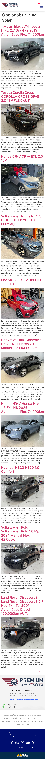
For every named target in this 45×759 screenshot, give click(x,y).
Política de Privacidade (7, 737)
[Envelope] (14, 706)
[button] (41, 7)
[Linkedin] (28, 742)
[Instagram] (17, 742)
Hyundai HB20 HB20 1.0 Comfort (20, 469)
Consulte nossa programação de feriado (22, 699)
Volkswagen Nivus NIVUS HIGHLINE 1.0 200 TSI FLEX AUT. (21, 220)
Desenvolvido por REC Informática (19, 747)
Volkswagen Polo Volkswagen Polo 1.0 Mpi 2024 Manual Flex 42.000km (20, 533)
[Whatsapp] (3, 706)
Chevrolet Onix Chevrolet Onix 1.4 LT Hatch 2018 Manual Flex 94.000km (21, 344)
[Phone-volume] (9, 706)
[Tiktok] (33, 742)
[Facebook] (11, 742)
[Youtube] (22, 742)
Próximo (40, 672)
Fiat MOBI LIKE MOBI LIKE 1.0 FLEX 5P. (21, 282)
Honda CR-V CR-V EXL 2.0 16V (22, 158)
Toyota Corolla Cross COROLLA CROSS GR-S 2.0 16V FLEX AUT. (20, 96)
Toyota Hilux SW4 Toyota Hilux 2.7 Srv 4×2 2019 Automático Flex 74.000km (22, 30)
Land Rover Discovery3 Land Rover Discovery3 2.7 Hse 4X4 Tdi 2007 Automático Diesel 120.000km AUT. (22, 605)
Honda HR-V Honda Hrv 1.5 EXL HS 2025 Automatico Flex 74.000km (22, 408)
